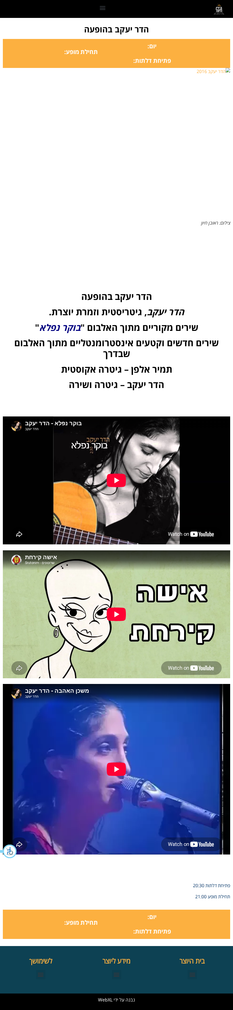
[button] (8, 851)
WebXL (105, 1000)
